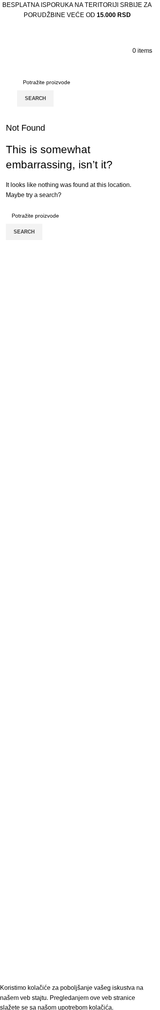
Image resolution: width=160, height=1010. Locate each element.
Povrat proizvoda (29, 877)
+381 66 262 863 (30, 698)
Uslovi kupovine (28, 848)
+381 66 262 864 (30, 735)
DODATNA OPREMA (35, 954)
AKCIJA (17, 910)
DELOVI (17, 968)
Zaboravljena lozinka (35, 863)
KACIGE (18, 925)
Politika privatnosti (31, 834)
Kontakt (16, 819)
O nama (17, 805)
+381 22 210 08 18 (33, 710)
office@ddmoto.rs (31, 748)
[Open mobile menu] (4, 50)
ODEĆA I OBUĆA (30, 939)
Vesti (12, 790)
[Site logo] (31, 50)
